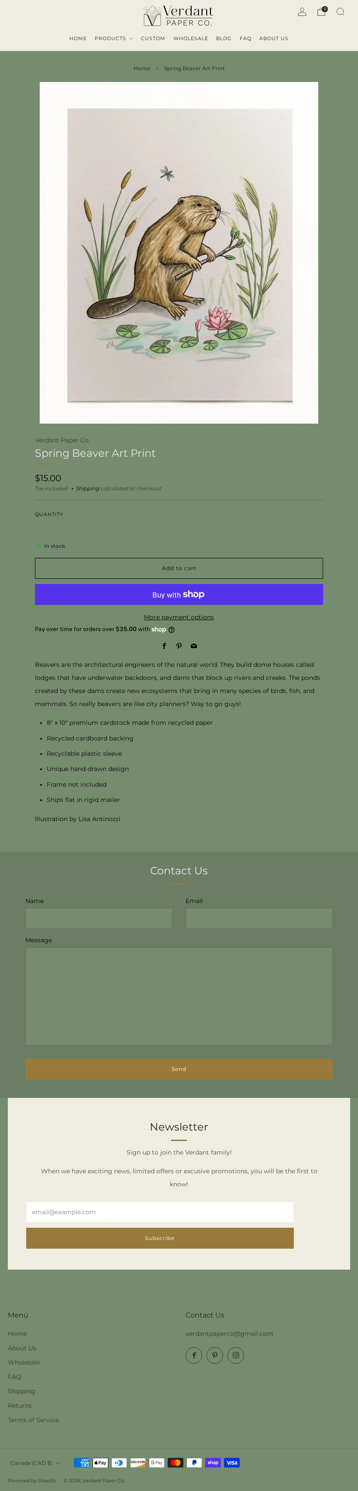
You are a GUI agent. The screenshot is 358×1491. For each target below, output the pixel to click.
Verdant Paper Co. (62, 440)
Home (142, 68)
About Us (22, 1348)
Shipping (87, 489)
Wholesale (24, 1362)
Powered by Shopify (32, 1480)
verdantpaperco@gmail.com (229, 1333)
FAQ (14, 1376)
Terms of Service (33, 1419)
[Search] (340, 11)
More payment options (179, 617)
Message (38, 940)
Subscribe (160, 1238)
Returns (20, 1405)
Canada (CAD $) (31, 1463)
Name (34, 900)
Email (194, 900)
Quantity (49, 514)
